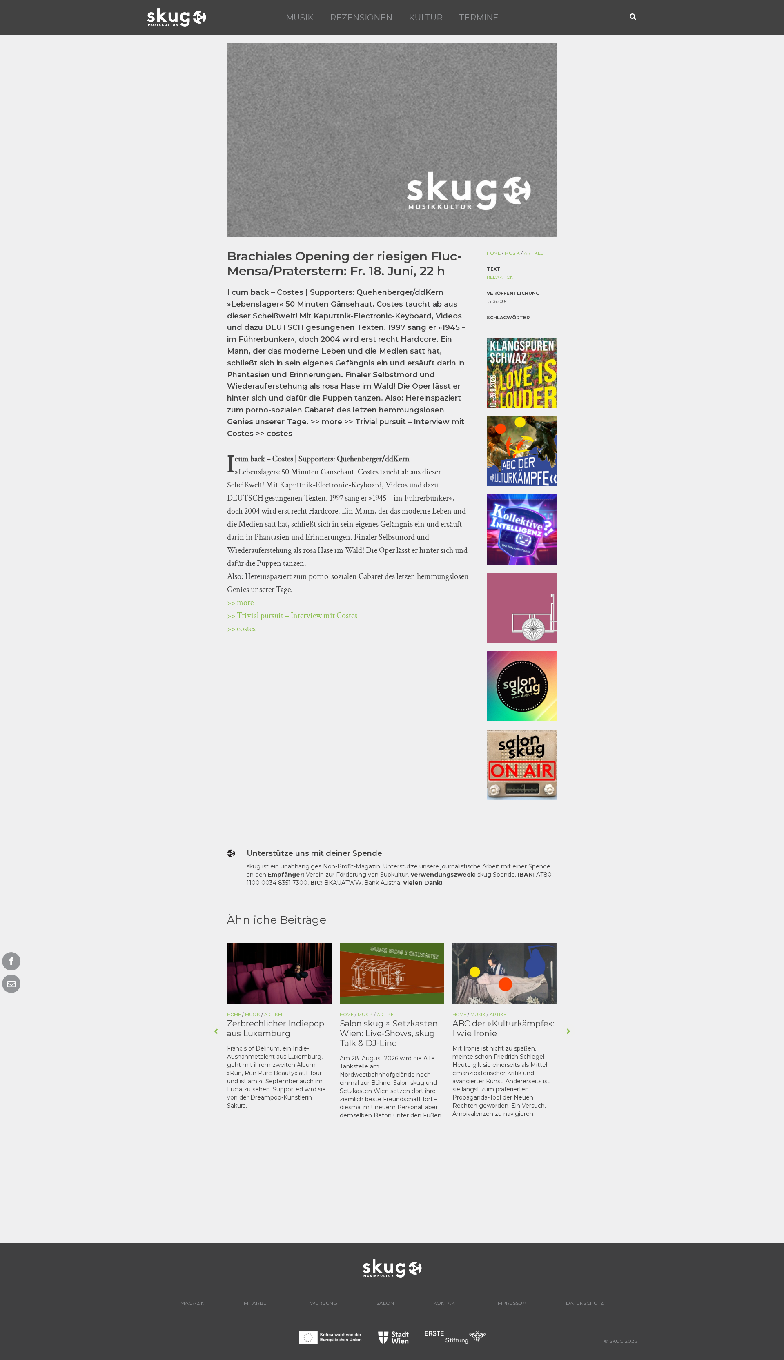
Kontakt (445, 1303)
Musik (300, 17)
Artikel (533, 253)
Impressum (512, 1303)
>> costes (241, 628)
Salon (385, 1303)
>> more (240, 602)
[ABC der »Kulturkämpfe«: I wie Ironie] (504, 973)
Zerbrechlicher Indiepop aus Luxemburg (275, 1028)
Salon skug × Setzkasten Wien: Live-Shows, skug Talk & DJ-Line (389, 1033)
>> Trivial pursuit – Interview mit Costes (292, 615)
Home (494, 253)
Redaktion (500, 277)
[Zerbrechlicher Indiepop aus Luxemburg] (279, 973)
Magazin (192, 1303)
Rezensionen (361, 17)
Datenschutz (585, 1303)
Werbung (323, 1303)
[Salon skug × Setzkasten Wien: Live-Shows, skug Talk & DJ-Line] (392, 973)
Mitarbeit (257, 1303)
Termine (479, 17)
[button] (633, 17)
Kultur (426, 17)
